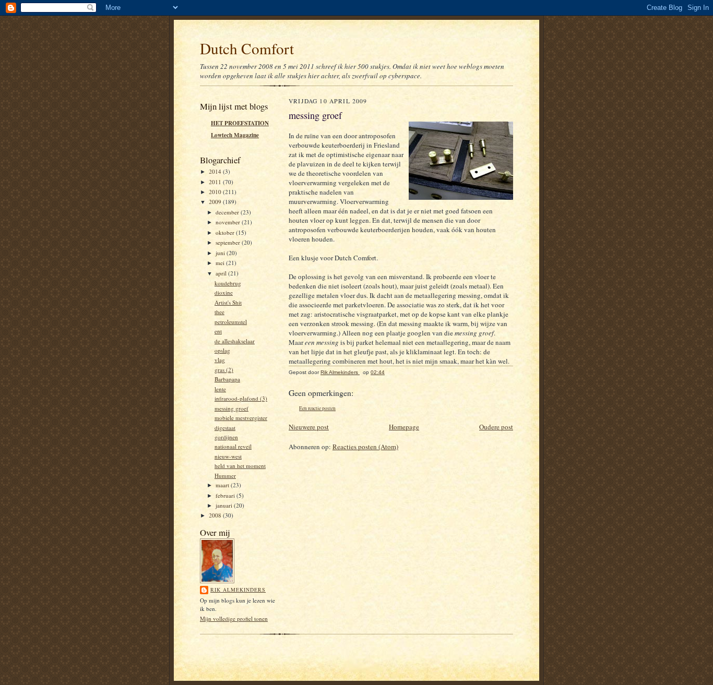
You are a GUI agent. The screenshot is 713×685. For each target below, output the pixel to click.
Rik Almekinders (238, 589)
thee (219, 312)
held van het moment (240, 466)
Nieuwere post (309, 426)
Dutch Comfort (247, 48)
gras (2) (224, 370)
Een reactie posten (317, 408)
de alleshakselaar (235, 341)
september (229, 242)
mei (221, 263)
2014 (216, 171)
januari (225, 505)
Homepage (404, 426)
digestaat (225, 427)
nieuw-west (228, 456)
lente (220, 389)
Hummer (225, 475)
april (222, 273)
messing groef (231, 408)
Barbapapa (227, 379)
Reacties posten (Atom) (365, 446)
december (228, 212)
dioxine (224, 292)
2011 (216, 182)
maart (223, 485)
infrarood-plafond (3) (241, 398)
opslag (222, 350)
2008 (216, 515)
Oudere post (496, 426)
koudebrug (228, 283)
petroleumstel (231, 322)
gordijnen (226, 437)
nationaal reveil (233, 446)
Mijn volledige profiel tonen (234, 618)
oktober (226, 232)
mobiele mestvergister (241, 418)
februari (226, 495)
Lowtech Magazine (235, 135)
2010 (216, 192)
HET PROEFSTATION (240, 123)
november (229, 222)
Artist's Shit (228, 302)
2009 (216, 202)
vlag (220, 360)
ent (218, 331)
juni (221, 253)
